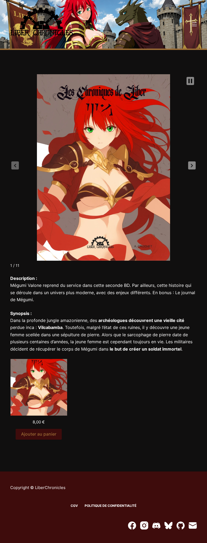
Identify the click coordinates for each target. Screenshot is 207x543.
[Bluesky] (168, 525)
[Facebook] (132, 525)
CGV (74, 506)
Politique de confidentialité (110, 506)
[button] (192, 165)
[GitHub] (181, 525)
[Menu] (194, 24)
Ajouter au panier (38, 434)
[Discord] (156, 525)
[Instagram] (144, 525)
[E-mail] (193, 525)
